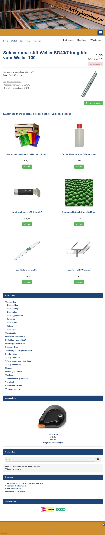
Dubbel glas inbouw (13, 371)
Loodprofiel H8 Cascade (79, 270)
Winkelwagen (97, 40)
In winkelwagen (94, 103)
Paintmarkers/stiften (13, 385)
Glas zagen (12, 330)
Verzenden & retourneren (15, 486)
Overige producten (13, 389)
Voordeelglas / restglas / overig (18, 350)
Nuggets (8, 368)
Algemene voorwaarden (15, 491)
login (51, 530)
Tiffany (10, 326)
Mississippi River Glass (15, 343)
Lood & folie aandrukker (27, 270)
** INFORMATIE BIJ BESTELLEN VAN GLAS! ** (25, 483)
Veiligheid (9, 382)
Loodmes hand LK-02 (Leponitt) (27, 212)
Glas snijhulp (12, 309)
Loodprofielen (11, 354)
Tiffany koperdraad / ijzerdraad (18, 361)
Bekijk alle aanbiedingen (53, 443)
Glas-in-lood (12, 323)
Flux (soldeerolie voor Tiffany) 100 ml (79, 154)
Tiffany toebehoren (13, 364)
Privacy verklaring (13, 488)
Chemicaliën (10, 333)
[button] (100, 32)
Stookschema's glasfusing (16, 378)
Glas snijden (12, 305)
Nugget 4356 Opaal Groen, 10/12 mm (79, 212)
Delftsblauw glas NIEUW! (15, 340)
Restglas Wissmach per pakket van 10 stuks (27, 154)
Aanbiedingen (11, 398)
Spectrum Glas (11, 347)
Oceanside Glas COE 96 (15, 337)
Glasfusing (9, 375)
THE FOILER (53, 434)
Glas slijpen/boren (15, 316)
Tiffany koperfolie (12, 357)
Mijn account (69, 40)
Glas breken (12, 312)
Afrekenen (83, 40)
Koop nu (27, 167)
